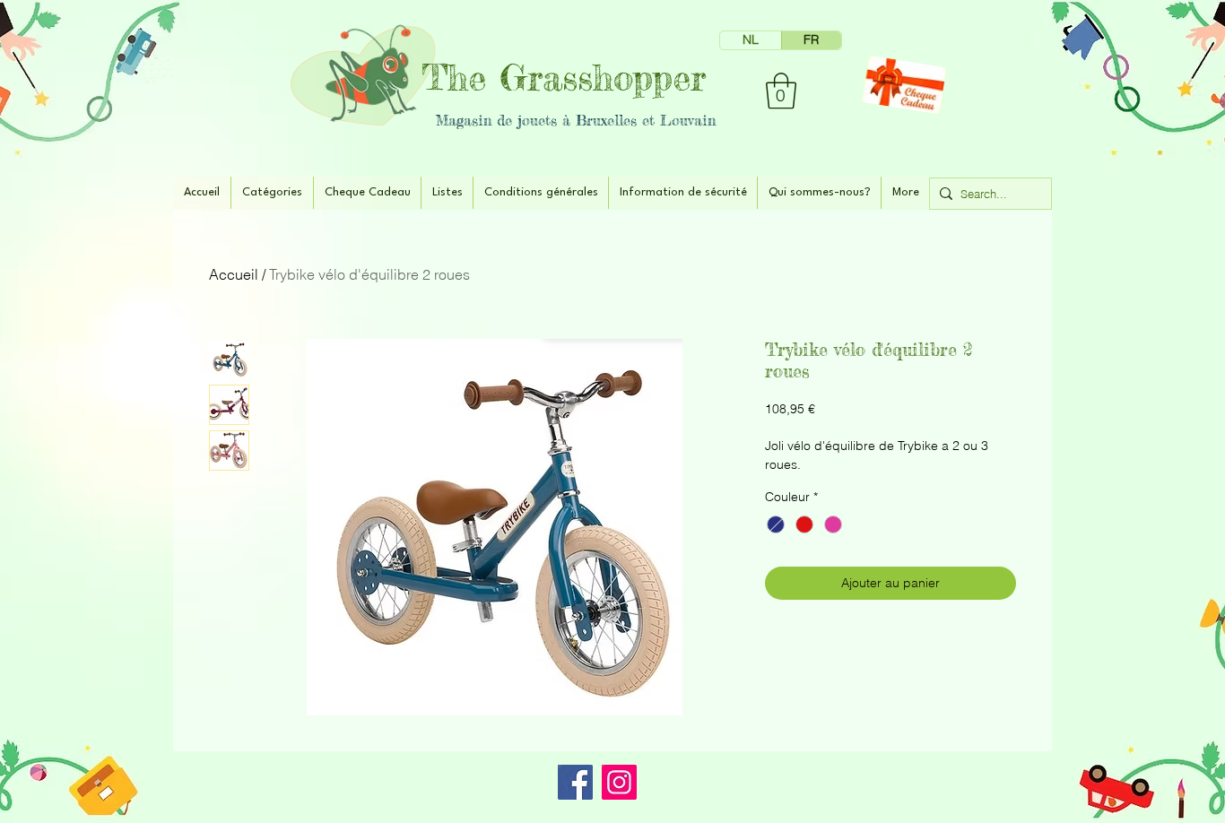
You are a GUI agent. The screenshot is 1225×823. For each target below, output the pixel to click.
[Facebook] (575, 782)
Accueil (233, 274)
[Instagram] (619, 782)
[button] (781, 90)
